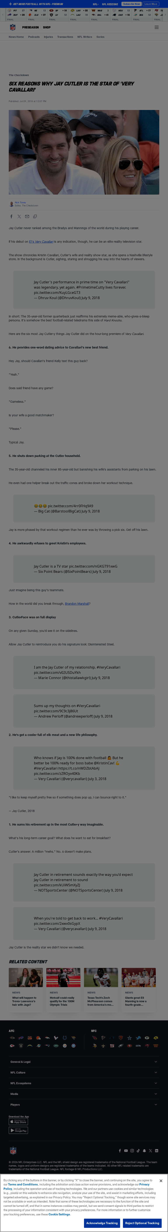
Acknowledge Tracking (102, 1223)
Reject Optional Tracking (142, 1223)
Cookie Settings (59, 1214)
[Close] (161, 1181)
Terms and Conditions (23, 1184)
